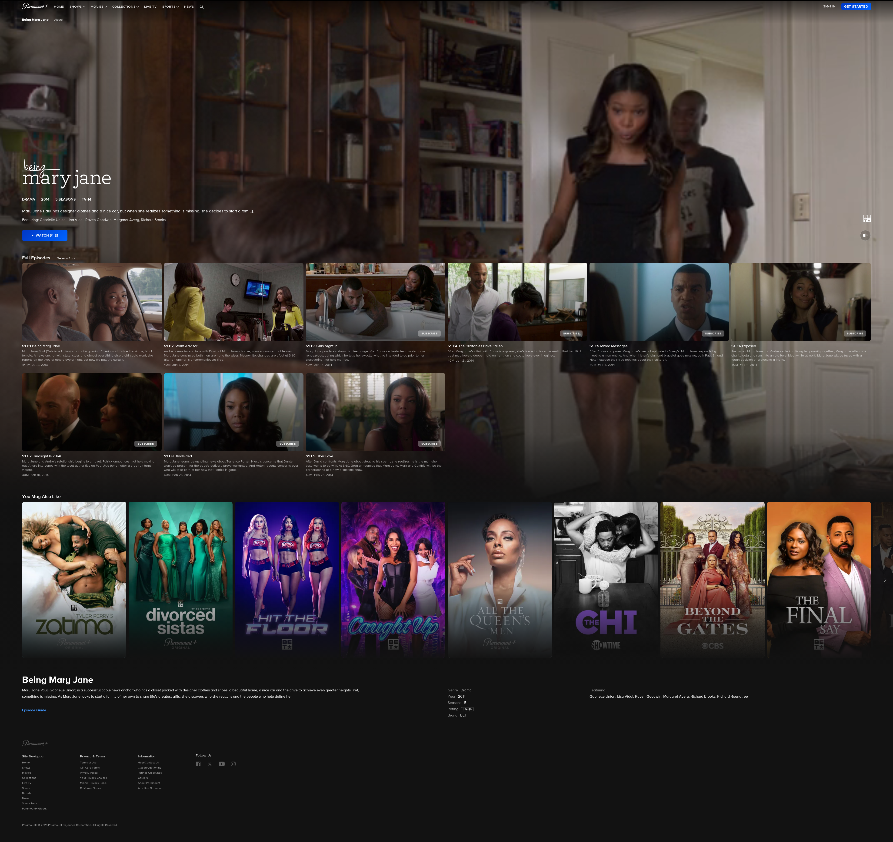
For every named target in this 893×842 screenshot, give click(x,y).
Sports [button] (169, 6)
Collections (29, 778)
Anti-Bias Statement (150, 788)
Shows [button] (76, 6)
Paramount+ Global (34, 808)
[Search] (202, 7)
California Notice (90, 788)
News (189, 6)
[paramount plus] (35, 6)
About (58, 19)
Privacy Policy (89, 773)
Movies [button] (98, 6)
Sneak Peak (29, 803)
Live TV (150, 6)
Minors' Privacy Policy (93, 783)
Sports (26, 788)
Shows (26, 767)
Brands (26, 793)
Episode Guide (34, 710)
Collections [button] (124, 6)
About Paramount (149, 783)
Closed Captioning (149, 767)
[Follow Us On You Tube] (222, 764)
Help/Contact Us (148, 762)
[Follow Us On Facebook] (198, 764)
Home (59, 6)
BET (463, 715)
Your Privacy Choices (93, 778)
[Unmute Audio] (865, 235)
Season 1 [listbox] (63, 258)
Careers (143, 778)
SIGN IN (829, 6)
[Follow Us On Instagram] (233, 764)
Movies (26, 773)
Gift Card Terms (90, 767)
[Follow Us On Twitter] (210, 763)
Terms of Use (88, 762)
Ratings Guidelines (150, 773)
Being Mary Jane (35, 19)
